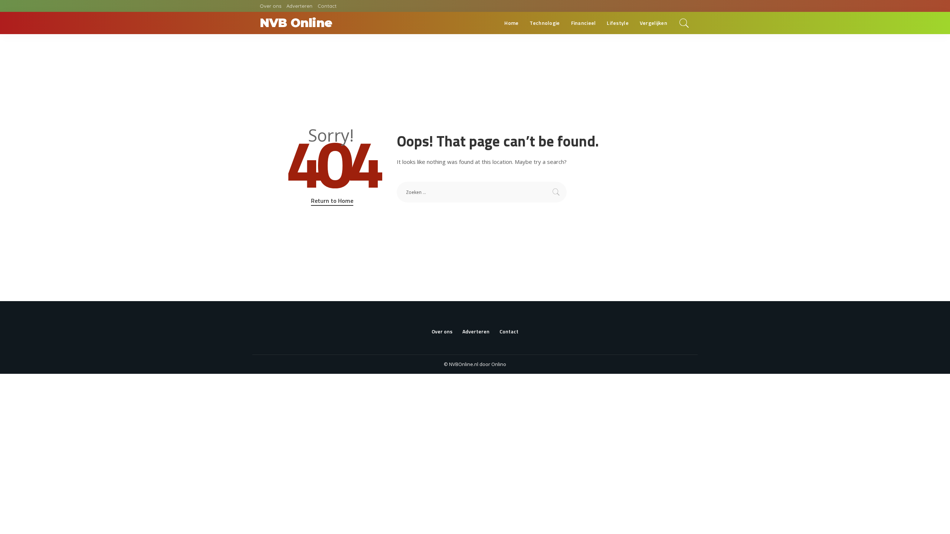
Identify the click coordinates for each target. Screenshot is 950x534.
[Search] (684, 23)
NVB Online (296, 23)
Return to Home (332, 200)
